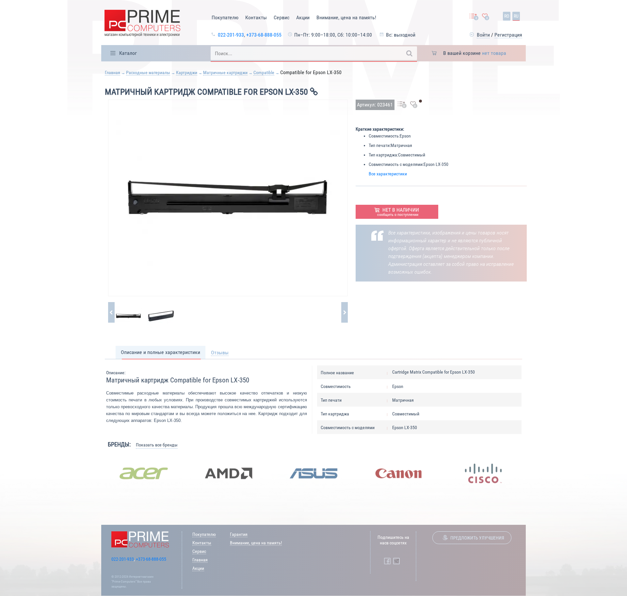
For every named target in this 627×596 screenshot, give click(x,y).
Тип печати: (380, 145)
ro (506, 16)
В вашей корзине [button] (474, 53)
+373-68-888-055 (263, 35)
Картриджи (186, 72)
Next (530, 473)
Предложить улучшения (477, 537)
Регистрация (508, 35)
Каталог (128, 53)
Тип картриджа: (383, 154)
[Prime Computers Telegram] (396, 561)
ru (516, 16)
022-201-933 (231, 35)
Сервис (281, 17)
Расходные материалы (148, 72)
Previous (96, 473)
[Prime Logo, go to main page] (142, 24)
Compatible (263, 72)
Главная (112, 72)
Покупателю (225, 17)
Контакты (256, 17)
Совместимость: (384, 135)
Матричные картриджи (225, 72)
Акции (303, 17)
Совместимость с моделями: (396, 164)
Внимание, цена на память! (346, 17)
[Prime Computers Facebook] (387, 561)
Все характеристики (388, 173)
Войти (483, 35)
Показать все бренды (157, 444)
